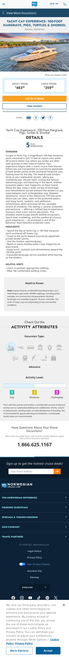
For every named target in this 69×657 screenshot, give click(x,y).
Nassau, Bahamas (34, 29)
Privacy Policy (23, 643)
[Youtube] (30, 598)
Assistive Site (34, 570)
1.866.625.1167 (34, 444)
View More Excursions (21, 12)
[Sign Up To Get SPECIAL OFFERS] (57, 471)
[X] (56, 598)
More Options (19, 650)
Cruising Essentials (15, 507)
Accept (48, 650)
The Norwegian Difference (19, 497)
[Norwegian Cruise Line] (34, 4)
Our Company (11, 527)
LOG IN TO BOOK (34, 98)
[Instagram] (22, 598)
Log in (54, 3)
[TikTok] (39, 598)
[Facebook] (36, 117)
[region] (34, 628)
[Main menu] (3, 4)
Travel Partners (12, 536)
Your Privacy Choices (38, 564)
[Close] (63, 605)
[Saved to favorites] (64, 67)
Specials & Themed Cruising (20, 517)
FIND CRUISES (34, 106)
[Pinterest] (50, 117)
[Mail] (28, 117)
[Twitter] (43, 117)
